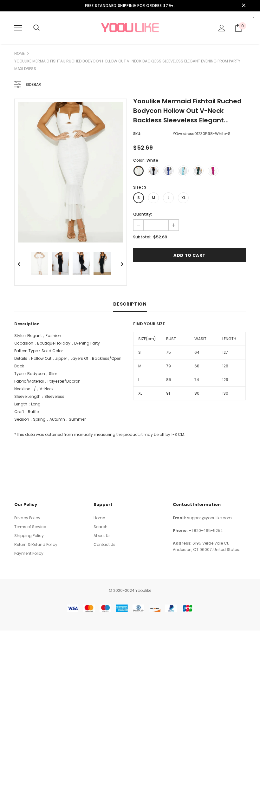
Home (19, 53)
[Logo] (130, 27)
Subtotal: (142, 237)
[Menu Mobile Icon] (18, 28)
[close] (243, 6)
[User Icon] (221, 28)
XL (183, 197)
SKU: (137, 133)
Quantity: (142, 214)
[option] (70, 172)
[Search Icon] (36, 28)
